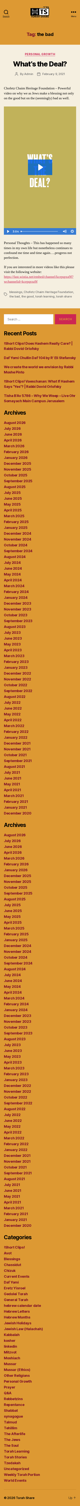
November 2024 (17, 539)
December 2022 (17, 673)
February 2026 (16, 452)
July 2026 (12, 428)
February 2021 (16, 802)
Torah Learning (17, 1451)
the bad (14, 296)
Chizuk (9, 1271)
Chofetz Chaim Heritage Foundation (48, 292)
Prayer (9, 1387)
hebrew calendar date (22, 1306)
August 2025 (15, 487)
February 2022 (16, 732)
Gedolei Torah (16, 1294)
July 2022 (12, 702)
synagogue (13, 1416)
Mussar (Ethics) (17, 1370)
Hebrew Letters (17, 1311)
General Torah (16, 1300)
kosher (9, 1341)
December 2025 (17, 463)
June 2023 (13, 638)
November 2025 (17, 469)
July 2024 (12, 563)
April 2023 (13, 650)
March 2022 (14, 726)
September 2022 (18, 691)
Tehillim (10, 1428)
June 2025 (13, 498)
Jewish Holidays (17, 1323)
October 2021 (15, 755)
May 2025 (12, 504)
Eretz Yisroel (14, 1288)
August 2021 (14, 767)
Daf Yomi (11, 1282)
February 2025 (16, 522)
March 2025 (14, 516)
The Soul (11, 1445)
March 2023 (14, 656)
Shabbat (11, 1410)
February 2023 (16, 662)
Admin (28, 74)
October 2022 (15, 685)
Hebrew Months (17, 1317)
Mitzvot (10, 1352)
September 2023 (18, 621)
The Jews (12, 1440)
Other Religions (17, 1375)
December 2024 (17, 533)
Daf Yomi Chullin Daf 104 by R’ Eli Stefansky (40, 358)
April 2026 (13, 440)
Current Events (16, 1276)
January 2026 (16, 458)
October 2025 (15, 475)
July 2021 (12, 772)
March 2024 (14, 586)
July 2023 (12, 632)
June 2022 (13, 708)
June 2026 (13, 434)
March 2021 (14, 796)
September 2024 (18, 551)
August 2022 (14, 697)
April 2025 (13, 510)
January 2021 (15, 807)
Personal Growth (40, 54)
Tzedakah (12, 1463)
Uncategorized (16, 1469)
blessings (15, 292)
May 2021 (12, 784)
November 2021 (17, 749)
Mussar (10, 1364)
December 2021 (17, 743)
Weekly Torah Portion (22, 1475)
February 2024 (16, 592)
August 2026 (15, 423)
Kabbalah (12, 1335)
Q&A (7, 1393)
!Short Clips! (14, 1247)
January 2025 (16, 528)
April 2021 (12, 790)
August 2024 (15, 557)
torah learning (44, 296)
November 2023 (17, 609)
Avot (8, 1253)
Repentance (14, 1405)
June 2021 (12, 778)
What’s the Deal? (40, 64)
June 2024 (13, 568)
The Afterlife (14, 1434)
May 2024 (12, 574)
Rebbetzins (13, 1399)
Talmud (10, 1422)
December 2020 (17, 813)
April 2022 (12, 720)
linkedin (10, 1346)
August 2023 (15, 627)
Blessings (12, 1259)
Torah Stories (15, 1457)
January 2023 (16, 667)
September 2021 (18, 761)
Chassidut (12, 1265)
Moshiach (12, 1358)
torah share (64, 296)
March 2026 (14, 446)
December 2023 (17, 603)
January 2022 (15, 737)
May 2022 (12, 714)
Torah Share (25, 1498)
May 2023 (12, 644)
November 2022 (17, 679)
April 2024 (13, 580)
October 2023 (15, 615)
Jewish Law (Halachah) (23, 1329)
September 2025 (18, 481)
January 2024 (16, 598)
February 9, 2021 (53, 74)
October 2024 (15, 545)
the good (27, 296)
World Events (15, 1480)
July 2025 (12, 493)
